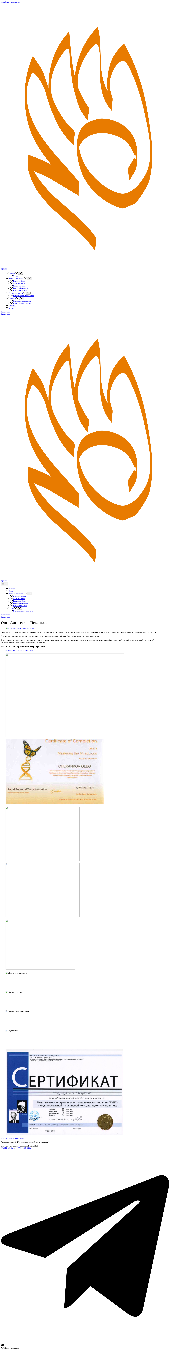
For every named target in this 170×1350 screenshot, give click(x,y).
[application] (16, 273)
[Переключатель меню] (20, 273)
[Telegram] (85, 1343)
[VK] (2, 1346)
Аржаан (4, 269)
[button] (85, 312)
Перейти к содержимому (10, 2)
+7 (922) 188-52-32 (8, 1148)
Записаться (5, 314)
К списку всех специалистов (12, 1138)
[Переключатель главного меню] (4, 584)
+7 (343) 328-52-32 (24, 1148)
